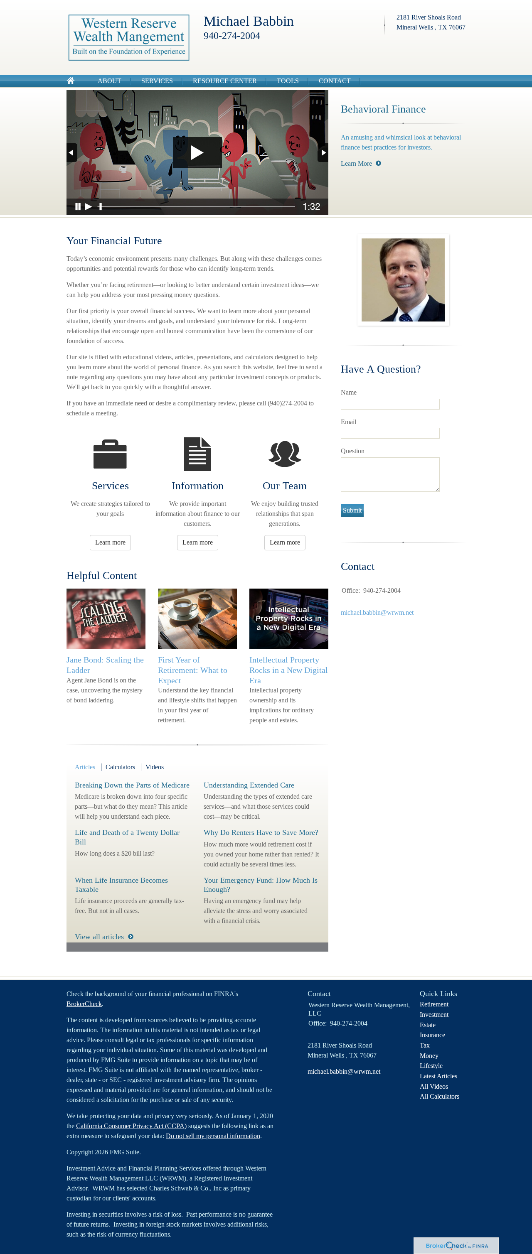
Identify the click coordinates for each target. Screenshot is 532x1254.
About (109, 80)
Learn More (356, 163)
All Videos (434, 1086)
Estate (428, 1024)
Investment (434, 1014)
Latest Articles (438, 1076)
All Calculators (439, 1096)
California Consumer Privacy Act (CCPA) (131, 1125)
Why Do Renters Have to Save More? (261, 832)
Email (348, 421)
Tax (425, 1045)
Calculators (120, 767)
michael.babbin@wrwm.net (377, 612)
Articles (85, 767)
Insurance (432, 1034)
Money (429, 1055)
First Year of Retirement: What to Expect (192, 670)
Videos (154, 767)
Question (353, 450)
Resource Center (225, 80)
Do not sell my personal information (213, 1135)
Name (349, 392)
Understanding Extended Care (249, 785)
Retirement (434, 1004)
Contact (335, 80)
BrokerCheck (84, 1003)
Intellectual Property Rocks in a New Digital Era (288, 670)
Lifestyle (431, 1065)
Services (157, 80)
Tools (288, 80)
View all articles (99, 937)
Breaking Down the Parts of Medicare (132, 785)
